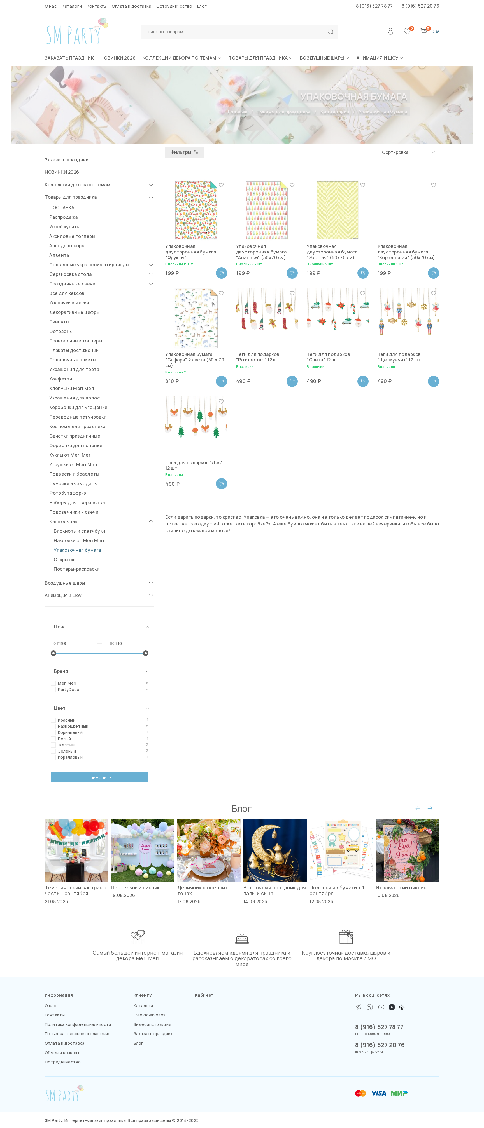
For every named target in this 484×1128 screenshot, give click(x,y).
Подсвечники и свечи (73, 512)
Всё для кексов (67, 293)
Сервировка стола (70, 274)
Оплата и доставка (131, 6)
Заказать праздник (69, 58)
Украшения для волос (74, 398)
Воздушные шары (322, 58)
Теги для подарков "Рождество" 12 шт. (258, 357)
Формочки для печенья (76, 445)
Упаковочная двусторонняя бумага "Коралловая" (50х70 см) (406, 251)
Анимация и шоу (378, 58)
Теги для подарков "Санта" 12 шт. (328, 357)
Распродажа (63, 217)
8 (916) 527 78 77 (374, 6)
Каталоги (72, 6)
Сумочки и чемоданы (73, 483)
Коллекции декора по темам (180, 58)
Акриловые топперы (72, 236)
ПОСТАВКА (62, 208)
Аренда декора (66, 246)
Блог (202, 6)
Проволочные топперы (75, 341)
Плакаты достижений (74, 350)
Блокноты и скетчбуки (79, 531)
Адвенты (59, 255)
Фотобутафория (68, 493)
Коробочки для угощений (78, 407)
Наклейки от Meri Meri (79, 540)
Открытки (65, 559)
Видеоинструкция (152, 1024)
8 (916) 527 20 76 (420, 6)
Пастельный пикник (135, 887)
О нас (51, 6)
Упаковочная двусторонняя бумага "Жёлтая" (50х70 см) (332, 251)
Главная (237, 111)
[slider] (53, 653)
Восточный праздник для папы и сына (274, 890)
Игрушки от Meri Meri (73, 464)
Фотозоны (61, 331)
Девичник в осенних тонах (202, 890)
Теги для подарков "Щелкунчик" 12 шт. (400, 357)
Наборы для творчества (77, 502)
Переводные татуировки (77, 417)
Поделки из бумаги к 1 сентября (337, 890)
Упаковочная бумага (77, 550)
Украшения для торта (74, 369)
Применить (99, 777)
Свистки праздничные (74, 436)
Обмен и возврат (62, 1052)
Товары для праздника (258, 58)
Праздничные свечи (72, 284)
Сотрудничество (174, 6)
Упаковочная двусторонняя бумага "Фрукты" (190, 251)
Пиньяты (59, 322)
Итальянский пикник (401, 887)
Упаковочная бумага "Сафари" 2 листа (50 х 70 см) (194, 359)
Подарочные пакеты (72, 360)
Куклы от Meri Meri (70, 455)
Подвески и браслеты (74, 474)
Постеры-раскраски (76, 569)
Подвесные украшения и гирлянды (89, 265)
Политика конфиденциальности (78, 1024)
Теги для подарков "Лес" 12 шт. (194, 465)
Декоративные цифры (74, 312)
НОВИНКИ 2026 (118, 58)
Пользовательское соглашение (78, 1033)
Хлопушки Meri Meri (71, 388)
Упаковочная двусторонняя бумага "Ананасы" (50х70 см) (261, 251)
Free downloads (150, 1014)
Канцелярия (334, 111)
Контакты (97, 6)
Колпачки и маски (69, 303)
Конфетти (60, 379)
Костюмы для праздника (77, 426)
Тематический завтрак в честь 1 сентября (76, 890)
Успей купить (64, 227)
